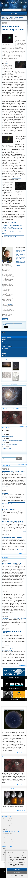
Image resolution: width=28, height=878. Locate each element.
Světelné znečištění (6, 346)
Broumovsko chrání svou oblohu (20, 251)
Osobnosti (4, 351)
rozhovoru (7, 514)
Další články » (22, 665)
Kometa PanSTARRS (18, 323)
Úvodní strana (5, 17)
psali (7, 63)
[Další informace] (14, 720)
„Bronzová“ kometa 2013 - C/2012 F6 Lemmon (11, 632)
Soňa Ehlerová (5, 490)
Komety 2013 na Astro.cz (10, 236)
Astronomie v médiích (8, 840)
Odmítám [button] (17, 872)
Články (11, 17)
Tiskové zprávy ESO (7, 825)
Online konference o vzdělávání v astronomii (11, 492)
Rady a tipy (5, 837)
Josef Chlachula (5, 507)
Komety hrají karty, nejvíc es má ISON (12, 563)
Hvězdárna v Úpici (12, 222)
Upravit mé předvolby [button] (17, 875)
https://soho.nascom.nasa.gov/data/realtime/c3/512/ (14, 531)
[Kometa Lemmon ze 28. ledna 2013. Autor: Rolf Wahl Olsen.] (7, 38)
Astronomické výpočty (8, 835)
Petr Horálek (4, 23)
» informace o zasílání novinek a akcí (10, 461)
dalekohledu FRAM (16, 178)
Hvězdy (4, 339)
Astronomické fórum (7, 844)
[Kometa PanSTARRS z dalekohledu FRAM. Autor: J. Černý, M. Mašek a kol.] (7, 142)
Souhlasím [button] (17, 869)
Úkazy (3, 332)
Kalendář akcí (6, 427)
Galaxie (4, 850)
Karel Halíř (4, 629)
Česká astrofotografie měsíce (11, 408)
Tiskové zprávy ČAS (7, 821)
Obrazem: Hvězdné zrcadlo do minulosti (20, 260)
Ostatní (4, 353)
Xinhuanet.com (7, 486)
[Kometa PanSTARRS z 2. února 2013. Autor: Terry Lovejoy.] (20, 189)
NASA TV (5, 829)
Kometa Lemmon (9, 323)
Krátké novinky (6, 465)
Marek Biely (4, 647)
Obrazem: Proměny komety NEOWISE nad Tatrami (20, 264)
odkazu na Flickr (18, 549)
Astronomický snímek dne (9, 384)
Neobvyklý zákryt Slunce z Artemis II (12, 537)
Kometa (5, 324)
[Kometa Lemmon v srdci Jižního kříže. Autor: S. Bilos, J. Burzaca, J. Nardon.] (20, 68)
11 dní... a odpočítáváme (8, 593)
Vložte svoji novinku (22, 464)
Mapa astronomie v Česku (9, 842)
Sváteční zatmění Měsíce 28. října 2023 (20, 253)
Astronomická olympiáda (8, 823)
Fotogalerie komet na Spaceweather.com (14, 235)
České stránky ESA (7, 827)
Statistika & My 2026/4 (13, 511)
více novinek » (22, 553)
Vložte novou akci (23, 426)
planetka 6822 (5, 318)
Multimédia (5, 348)
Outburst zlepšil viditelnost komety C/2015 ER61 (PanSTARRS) (13, 649)
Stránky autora (5, 319)
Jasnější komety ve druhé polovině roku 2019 (14, 618)
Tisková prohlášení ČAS (8, 818)
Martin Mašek (5, 616)
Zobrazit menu (14, 13)
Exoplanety (5, 341)
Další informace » (21, 752)
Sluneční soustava (19, 17)
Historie (4, 355)
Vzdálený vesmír (6, 344)
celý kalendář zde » (21, 451)
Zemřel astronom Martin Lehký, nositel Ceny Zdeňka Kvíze (20, 257)
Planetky (5, 852)
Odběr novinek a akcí (8, 455)
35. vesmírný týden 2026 (9, 708)
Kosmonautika (5, 335)
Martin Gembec (5, 469)
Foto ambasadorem (9, 304)
